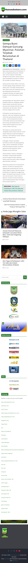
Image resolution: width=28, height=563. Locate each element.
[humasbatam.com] (3, 16)
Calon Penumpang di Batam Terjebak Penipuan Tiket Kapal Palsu (14, 206)
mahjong (3, 435)
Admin (11, 62)
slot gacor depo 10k (6, 490)
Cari (25, 277)
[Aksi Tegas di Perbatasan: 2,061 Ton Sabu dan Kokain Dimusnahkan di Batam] (14, 246)
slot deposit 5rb (5, 493)
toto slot (3, 464)
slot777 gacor (4, 409)
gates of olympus (5, 505)
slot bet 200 (4, 475)
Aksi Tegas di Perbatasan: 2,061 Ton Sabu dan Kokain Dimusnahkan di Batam (13, 263)
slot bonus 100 (5, 405)
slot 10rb (3, 468)
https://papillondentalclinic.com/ (9, 461)
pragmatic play (5, 420)
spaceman (3, 457)
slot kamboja (4, 446)
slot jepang (4, 501)
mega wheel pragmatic (7, 453)
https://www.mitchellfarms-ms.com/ (10, 413)
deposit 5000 (4, 508)
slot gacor (3, 471)
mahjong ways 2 (5, 486)
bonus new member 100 (7, 479)
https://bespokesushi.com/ (7, 402)
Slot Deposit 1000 (5, 512)
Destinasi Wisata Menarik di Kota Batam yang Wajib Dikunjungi (14, 200)
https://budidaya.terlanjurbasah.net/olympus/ (12, 449)
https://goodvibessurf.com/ (8, 416)
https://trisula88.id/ (6, 431)
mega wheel (4, 424)
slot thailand (4, 439)
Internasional (6, 40)
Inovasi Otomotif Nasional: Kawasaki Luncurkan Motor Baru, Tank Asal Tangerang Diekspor (12, 234)
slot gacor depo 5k (5, 497)
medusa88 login (5, 442)
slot (7, 398)
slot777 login (4, 483)
